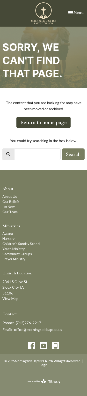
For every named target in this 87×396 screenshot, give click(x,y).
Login (43, 365)
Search (73, 154)
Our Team (10, 212)
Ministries (11, 225)
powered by (41, 385)
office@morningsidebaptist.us (38, 329)
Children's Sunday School (21, 244)
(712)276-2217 (28, 323)
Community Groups (17, 254)
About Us (9, 196)
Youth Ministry (13, 249)
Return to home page (43, 122)
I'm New (8, 207)
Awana (7, 233)
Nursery (8, 238)
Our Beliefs (11, 201)
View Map (10, 298)
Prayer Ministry (13, 259)
